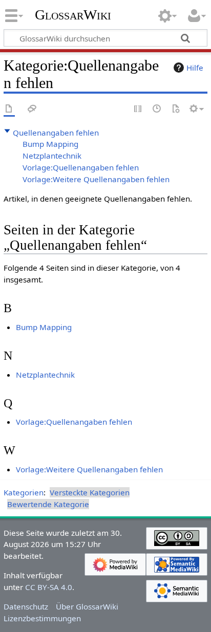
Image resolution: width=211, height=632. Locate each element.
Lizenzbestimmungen (42, 618)
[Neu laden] (176, 109)
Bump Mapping (50, 144)
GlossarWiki (73, 15)
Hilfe (194, 67)
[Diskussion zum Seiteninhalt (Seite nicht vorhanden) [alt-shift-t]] (32, 109)
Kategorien (24, 492)
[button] (7, 131)
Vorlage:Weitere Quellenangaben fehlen (96, 179)
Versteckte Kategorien (90, 492)
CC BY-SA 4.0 (48, 587)
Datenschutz (26, 606)
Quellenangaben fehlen (56, 132)
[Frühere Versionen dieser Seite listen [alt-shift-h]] (157, 109)
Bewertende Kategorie (48, 504)
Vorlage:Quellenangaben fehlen (81, 167)
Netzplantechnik (52, 155)
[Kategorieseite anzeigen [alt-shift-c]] (9, 109)
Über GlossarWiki (87, 606)
